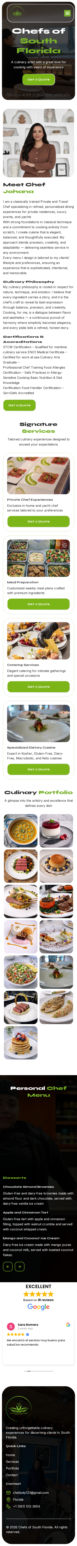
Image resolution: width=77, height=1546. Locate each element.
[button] (67, 13)
